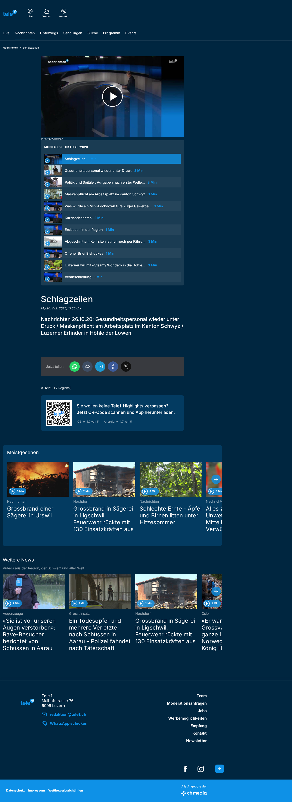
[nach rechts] (216, 479)
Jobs (202, 710)
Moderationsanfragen (187, 703)
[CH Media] (194, 792)
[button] (87, 366)
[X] (126, 366)
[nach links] (8, 479)
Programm (111, 33)
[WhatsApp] (74, 366)
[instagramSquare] (200, 769)
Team (202, 696)
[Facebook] (113, 366)
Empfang (198, 725)
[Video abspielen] (112, 96)
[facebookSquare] (185, 769)
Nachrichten (25, 33)
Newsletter (196, 740)
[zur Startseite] (10, 13)
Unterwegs (49, 33)
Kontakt (199, 733)
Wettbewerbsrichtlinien (65, 790)
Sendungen (72, 33)
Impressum (36, 790)
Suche (92, 33)
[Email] (100, 366)
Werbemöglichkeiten (187, 718)
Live (6, 33)
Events (131, 33)
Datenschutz (15, 790)
